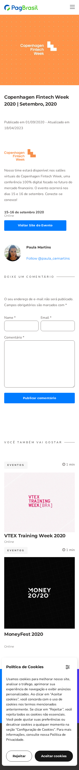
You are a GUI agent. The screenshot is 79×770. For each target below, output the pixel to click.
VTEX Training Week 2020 (35, 536)
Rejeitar (19, 756)
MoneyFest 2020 (23, 634)
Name (10, 317)
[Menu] (72, 7)
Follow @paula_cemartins (48, 258)
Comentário (14, 337)
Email (46, 317)
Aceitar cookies (54, 756)
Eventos (15, 465)
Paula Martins (38, 247)
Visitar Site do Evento (35, 225)
